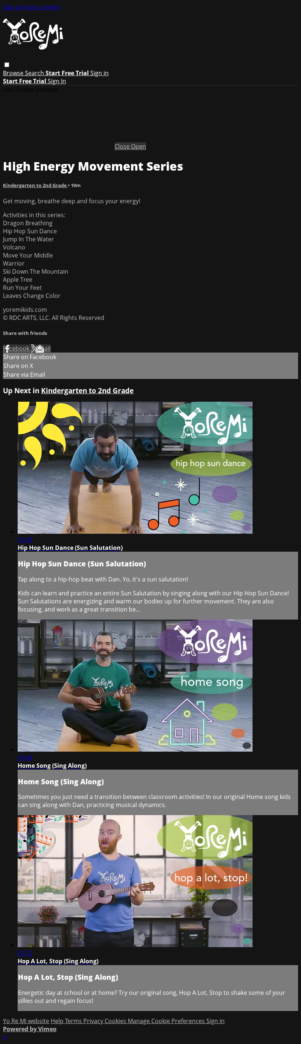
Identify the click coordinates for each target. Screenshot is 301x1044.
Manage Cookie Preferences (167, 1021)
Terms (74, 1021)
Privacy (94, 1021)
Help (58, 1021)
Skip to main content (31, 7)
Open (138, 146)
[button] (6, 64)
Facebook (17, 348)
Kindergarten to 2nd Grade (35, 185)
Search (35, 73)
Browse (14, 73)
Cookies (116, 1021)
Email (43, 348)
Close (123, 146)
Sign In (57, 81)
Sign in (99, 73)
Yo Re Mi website (26, 1021)
